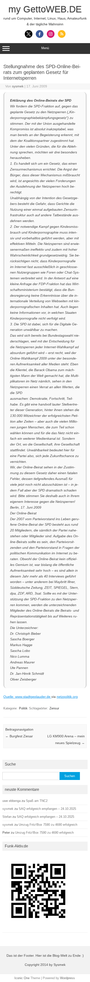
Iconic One (22, 978)
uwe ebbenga (11, 801)
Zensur (54, 708)
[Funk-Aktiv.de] (38, 928)
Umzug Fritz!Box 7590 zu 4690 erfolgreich (48, 824)
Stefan (7, 816)
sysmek (18, 86)
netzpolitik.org (67, 697)
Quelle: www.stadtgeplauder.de (27, 697)
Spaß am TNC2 (37, 801)
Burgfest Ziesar (19, 736)
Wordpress (67, 978)
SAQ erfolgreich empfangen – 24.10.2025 (47, 809)
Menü (45, 48)
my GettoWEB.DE (45, 9)
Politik (23, 708)
